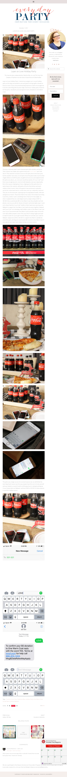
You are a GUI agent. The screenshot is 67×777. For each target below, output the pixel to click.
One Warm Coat (38, 699)
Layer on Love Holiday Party (23, 31)
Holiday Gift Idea (7, 717)
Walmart (16, 701)
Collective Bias (21, 699)
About (56, 103)
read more (55, 60)
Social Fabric (6, 701)
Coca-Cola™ (33, 171)
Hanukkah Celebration (39, 717)
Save (14, 705)
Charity (8, 699)
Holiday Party (29, 699)
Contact (55, 110)
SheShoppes (49, 774)
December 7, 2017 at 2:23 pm (14, 750)
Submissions (55, 109)
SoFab (12, 701)
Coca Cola (14, 699)
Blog (43, 705)
